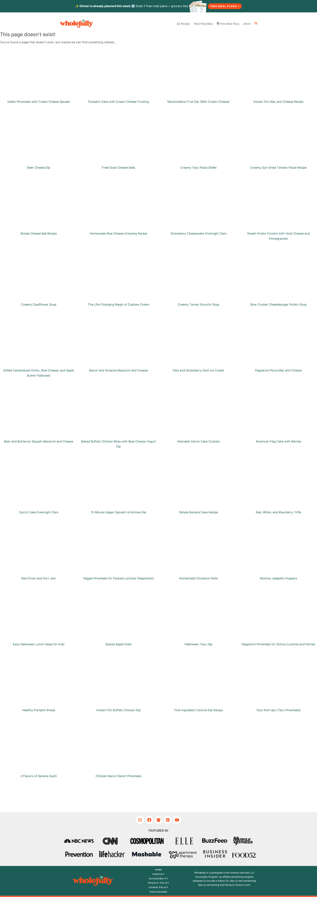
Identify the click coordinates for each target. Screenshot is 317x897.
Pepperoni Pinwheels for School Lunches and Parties (278, 644)
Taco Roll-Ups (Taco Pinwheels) (278, 710)
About (247, 23)
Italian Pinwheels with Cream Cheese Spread (38, 101)
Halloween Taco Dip (198, 644)
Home (158, 869)
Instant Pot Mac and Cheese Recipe (278, 101)
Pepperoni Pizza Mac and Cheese (278, 370)
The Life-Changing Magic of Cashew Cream (118, 304)
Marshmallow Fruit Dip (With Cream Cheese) (198, 101)
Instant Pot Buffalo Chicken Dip (118, 710)
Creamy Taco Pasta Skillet (198, 167)
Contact (158, 874)
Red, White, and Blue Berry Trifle (278, 512)
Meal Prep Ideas (203, 23)
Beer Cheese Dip (38, 167)
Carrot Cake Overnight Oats (38, 512)
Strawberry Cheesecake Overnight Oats (198, 233)
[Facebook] (149, 820)
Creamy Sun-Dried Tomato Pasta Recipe (278, 167)
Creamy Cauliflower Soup (38, 304)
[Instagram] (140, 820)
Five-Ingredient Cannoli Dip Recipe (198, 710)
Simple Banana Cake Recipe (198, 512)
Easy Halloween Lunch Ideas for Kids (38, 644)
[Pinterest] (168, 820)
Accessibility (158, 878)
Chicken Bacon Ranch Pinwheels (118, 776)
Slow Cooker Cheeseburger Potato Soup (278, 304)
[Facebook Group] (159, 820)
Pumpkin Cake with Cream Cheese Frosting (118, 101)
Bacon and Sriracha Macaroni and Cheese (118, 370)
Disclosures (158, 892)
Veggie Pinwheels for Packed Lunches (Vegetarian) (118, 578)
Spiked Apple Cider (118, 644)
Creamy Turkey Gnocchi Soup (198, 304)
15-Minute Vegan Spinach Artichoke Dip (118, 512)
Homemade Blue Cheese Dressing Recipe (118, 233)
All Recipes (183, 23)
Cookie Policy (158, 887)
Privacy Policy (158, 883)
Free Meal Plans (229, 23)
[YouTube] (177, 820)
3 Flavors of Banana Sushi (38, 776)
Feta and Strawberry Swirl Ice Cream (198, 370)
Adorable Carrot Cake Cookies (198, 441)
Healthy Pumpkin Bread (38, 710)
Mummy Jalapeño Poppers (278, 578)
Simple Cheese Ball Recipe (38, 233)
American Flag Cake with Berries (278, 441)
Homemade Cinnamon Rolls (198, 578)
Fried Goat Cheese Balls (118, 167)
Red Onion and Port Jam (38, 578)
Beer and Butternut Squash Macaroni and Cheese (38, 441)
